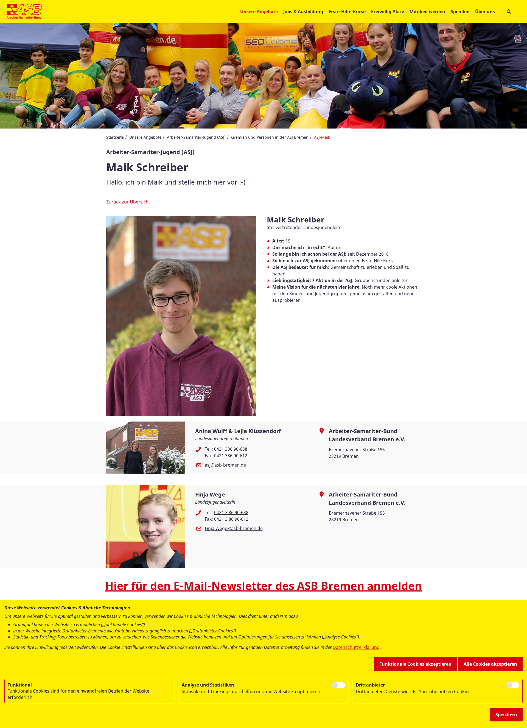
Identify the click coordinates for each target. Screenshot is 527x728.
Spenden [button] (460, 12)
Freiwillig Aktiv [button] (387, 12)
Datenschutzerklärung (356, 647)
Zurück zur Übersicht (128, 202)
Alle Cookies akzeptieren (490, 664)
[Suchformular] (508, 11)
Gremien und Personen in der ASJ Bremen (270, 137)
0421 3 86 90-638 (231, 512)
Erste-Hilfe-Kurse (347, 12)
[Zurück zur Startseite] (24, 11)
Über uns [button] (485, 12)
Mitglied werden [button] (427, 12)
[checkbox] (338, 685)
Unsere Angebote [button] (259, 12)
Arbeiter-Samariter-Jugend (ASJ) (196, 137)
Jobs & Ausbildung (303, 12)
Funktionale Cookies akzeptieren (415, 664)
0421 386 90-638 (230, 449)
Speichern (506, 715)
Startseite (115, 137)
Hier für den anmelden (263, 585)
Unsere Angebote (145, 137)
